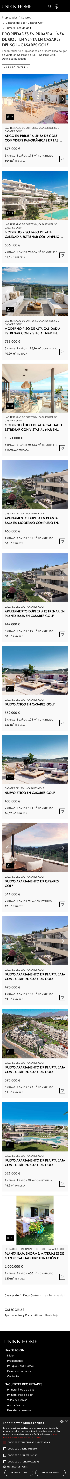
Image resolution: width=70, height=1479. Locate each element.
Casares (26, 17)
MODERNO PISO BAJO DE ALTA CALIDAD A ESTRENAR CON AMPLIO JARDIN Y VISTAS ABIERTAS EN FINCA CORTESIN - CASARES (32, 234)
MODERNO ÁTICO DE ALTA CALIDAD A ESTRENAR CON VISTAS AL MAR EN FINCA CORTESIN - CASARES (34, 427)
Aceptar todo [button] (19, 1472)
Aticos (38, 1315)
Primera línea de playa (21, 1389)
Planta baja (51, 1315)
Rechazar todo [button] (50, 1472)
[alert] (35, 1448)
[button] (35, 1466)
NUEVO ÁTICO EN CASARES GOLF (30, 704)
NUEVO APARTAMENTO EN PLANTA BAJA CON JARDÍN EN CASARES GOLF (35, 976)
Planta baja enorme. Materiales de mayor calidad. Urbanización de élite (34, 1255)
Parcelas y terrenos (19, 1410)
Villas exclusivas (17, 1400)
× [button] (66, 1421)
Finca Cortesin (32, 1295)
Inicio (10, 1355)
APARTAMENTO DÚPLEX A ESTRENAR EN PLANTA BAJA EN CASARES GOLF (35, 613)
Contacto (13, 1376)
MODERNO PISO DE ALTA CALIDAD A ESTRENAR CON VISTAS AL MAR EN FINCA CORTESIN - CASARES (32, 330)
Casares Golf (13, 1295)
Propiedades (9, 17)
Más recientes (14, 67)
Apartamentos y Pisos (18, 1315)
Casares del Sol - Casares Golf (24, 22)
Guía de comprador (19, 1371)
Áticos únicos (15, 1405)
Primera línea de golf (18, 27)
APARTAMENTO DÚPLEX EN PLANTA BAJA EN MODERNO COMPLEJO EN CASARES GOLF (31, 520)
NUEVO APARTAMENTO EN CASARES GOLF (32, 883)
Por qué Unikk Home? (20, 1365)
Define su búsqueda (14, 58)
